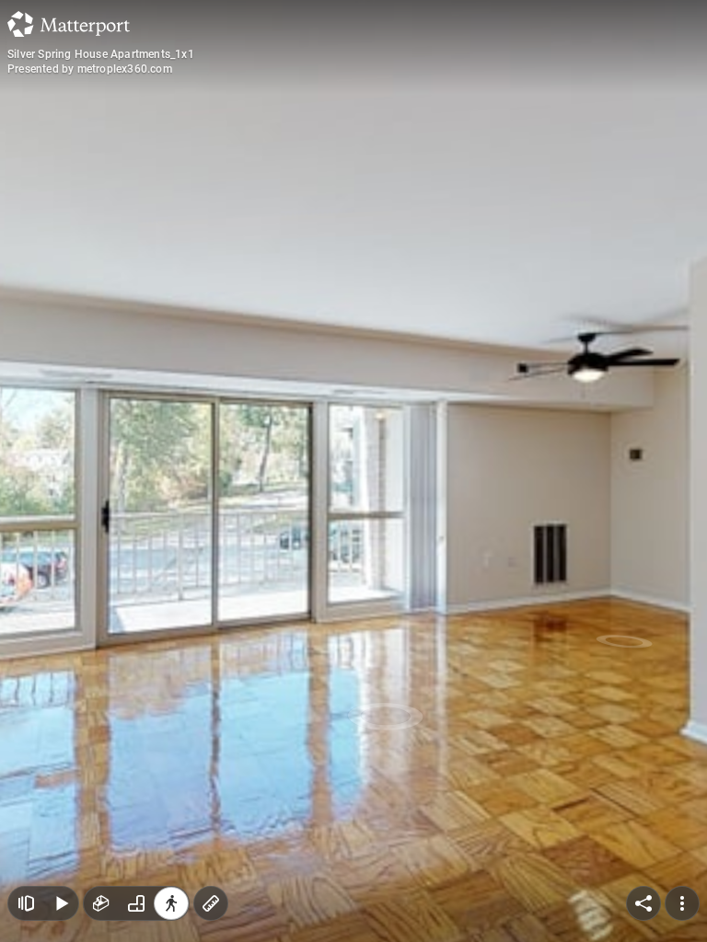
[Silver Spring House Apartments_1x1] (353, 471)
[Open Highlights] (25, 903)
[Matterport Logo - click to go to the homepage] (68, 23)
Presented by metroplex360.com (89, 69)
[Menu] (682, 903)
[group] (136, 903)
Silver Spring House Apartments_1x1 (100, 54)
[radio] (101, 903)
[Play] (60, 903)
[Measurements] (210, 903)
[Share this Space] (643, 903)
